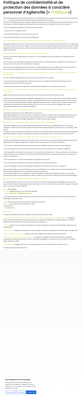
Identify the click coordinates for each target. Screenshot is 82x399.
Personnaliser (10, 392)
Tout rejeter (20, 392)
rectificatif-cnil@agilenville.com (20, 193)
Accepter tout (31, 392)
